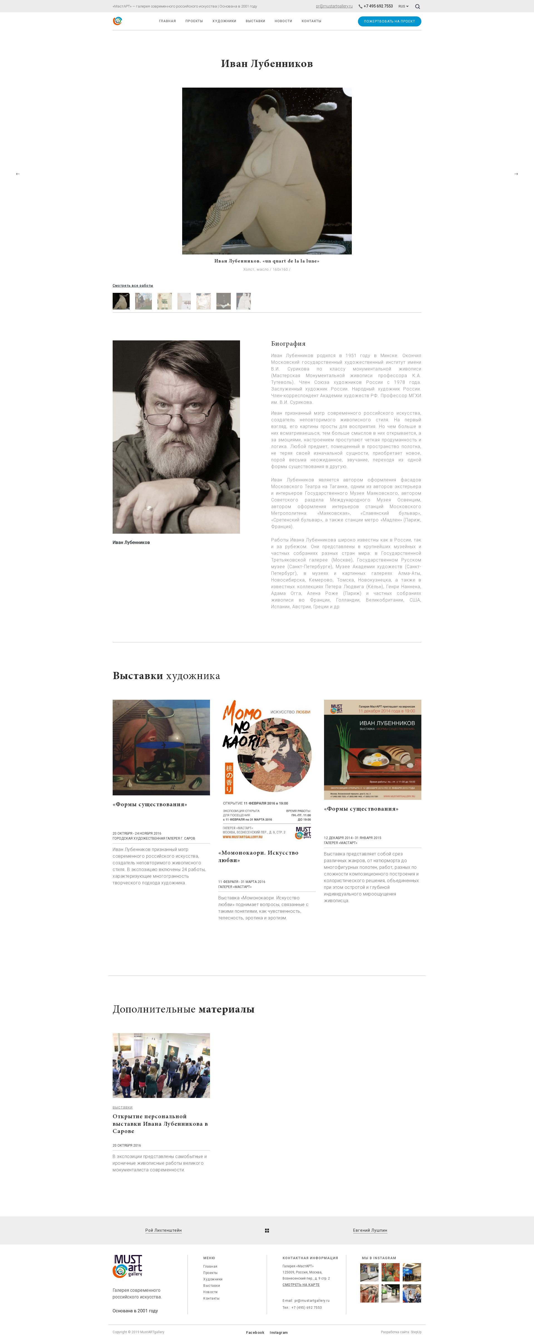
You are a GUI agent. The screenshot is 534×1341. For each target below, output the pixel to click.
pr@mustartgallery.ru (334, 6)
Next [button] (516, 174)
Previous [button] (17, 174)
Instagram (279, 1332)
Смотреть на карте (301, 1285)
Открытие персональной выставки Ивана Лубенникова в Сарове (160, 1124)
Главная (210, 1266)
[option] (267, 185)
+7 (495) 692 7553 (306, 1308)
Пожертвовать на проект (389, 21)
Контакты (211, 1298)
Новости (210, 1292)
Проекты (194, 21)
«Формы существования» (150, 805)
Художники (224, 21)
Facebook (255, 1332)
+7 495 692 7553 (378, 6)
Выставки (211, 1286)
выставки (123, 1107)
